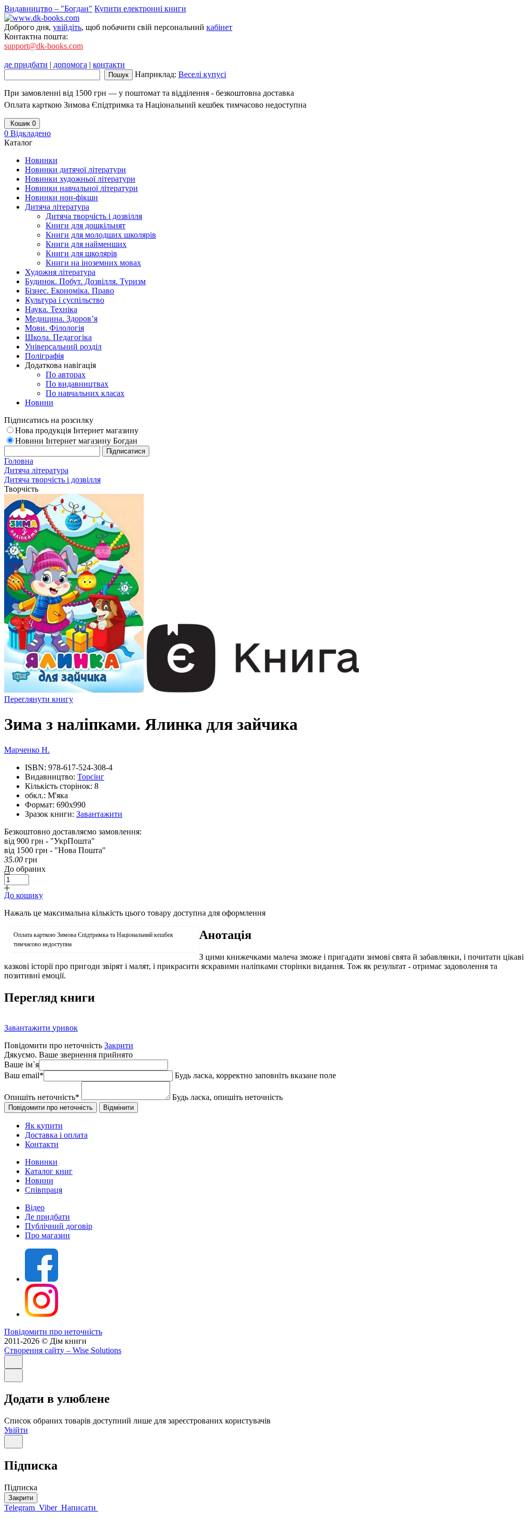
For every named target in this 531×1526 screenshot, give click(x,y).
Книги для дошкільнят (85, 225)
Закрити (118, 1045)
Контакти (42, 1144)
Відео (35, 1207)
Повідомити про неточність (53, 1331)
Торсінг (90, 776)
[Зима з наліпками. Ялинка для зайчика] (74, 689)
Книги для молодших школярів (101, 234)
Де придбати (47, 1216)
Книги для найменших (86, 244)
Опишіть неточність (41, 1097)
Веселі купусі (202, 74)
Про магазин (47, 1235)
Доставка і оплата (56, 1135)
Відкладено (27, 133)
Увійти (16, 1430)
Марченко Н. (27, 749)
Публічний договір (58, 1226)
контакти (109, 64)
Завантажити (99, 814)
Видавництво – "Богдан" (48, 8)
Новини (39, 1180)
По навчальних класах (85, 393)
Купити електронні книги (140, 8)
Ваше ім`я (21, 1064)
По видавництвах (77, 383)
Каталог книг (49, 1171)
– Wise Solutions (62, 1350)
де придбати (26, 64)
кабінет (219, 27)
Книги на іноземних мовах (93, 262)
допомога (70, 64)
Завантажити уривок (41, 1027)
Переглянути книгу (38, 699)
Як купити (44, 1125)
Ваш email (24, 1075)
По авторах (66, 374)
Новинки (41, 1161)
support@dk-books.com (43, 45)
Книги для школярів (81, 253)
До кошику (23, 895)
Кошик (22, 123)
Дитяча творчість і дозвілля (94, 216)
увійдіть (67, 27)
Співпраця (43, 1189)
